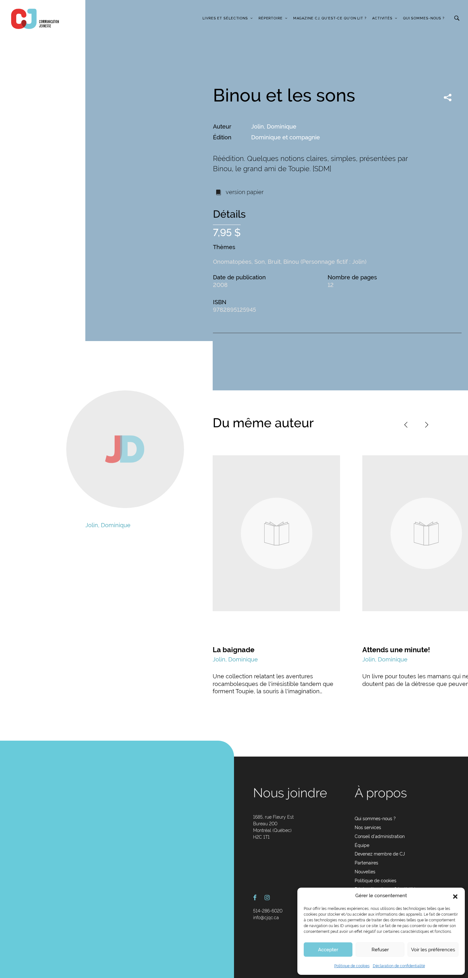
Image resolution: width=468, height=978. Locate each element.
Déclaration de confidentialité (399, 966)
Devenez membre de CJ (380, 853)
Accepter (328, 950)
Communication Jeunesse (35, 19)
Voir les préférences (433, 950)
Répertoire (271, 18)
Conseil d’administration (380, 836)
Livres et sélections (225, 18)
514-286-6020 (267, 910)
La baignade (233, 650)
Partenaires (366, 862)
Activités (382, 18)
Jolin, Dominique (273, 126)
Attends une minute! (396, 650)
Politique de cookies (352, 966)
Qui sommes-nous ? (423, 18)
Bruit (274, 261)
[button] (455, 896)
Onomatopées (232, 261)
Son (259, 261)
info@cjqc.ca (266, 917)
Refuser (380, 950)
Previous (406, 425)
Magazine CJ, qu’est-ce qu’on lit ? (329, 18)
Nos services (368, 827)
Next (426, 425)
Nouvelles (365, 871)
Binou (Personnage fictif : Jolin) (324, 261)
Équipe (362, 845)
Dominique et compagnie (285, 137)
